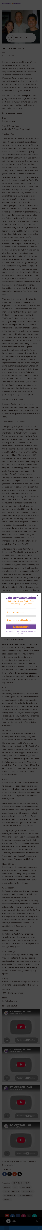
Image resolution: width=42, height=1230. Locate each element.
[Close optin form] (38, 596)
